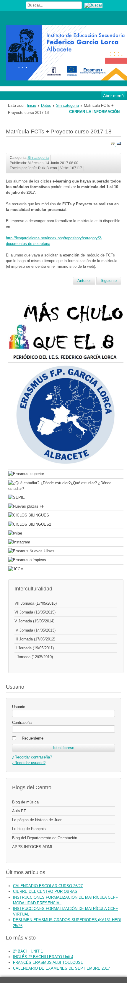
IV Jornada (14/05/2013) (35, 630)
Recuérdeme (32, 738)
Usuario (18, 707)
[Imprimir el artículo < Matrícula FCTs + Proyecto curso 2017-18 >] (113, 144)
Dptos (46, 105)
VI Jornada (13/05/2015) (35, 612)
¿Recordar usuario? (28, 763)
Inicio (31, 105)
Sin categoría (67, 105)
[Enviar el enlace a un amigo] (118, 144)
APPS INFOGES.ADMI (32, 847)
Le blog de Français (29, 829)
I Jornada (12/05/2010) (33, 657)
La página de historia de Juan (37, 820)
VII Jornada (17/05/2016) (35, 603)
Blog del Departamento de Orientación (44, 838)
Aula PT (19, 811)
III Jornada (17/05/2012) (34, 639)
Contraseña (22, 722)
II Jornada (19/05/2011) (34, 648)
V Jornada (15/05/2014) (34, 621)
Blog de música (25, 802)
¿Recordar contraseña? (32, 757)
